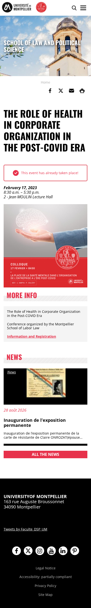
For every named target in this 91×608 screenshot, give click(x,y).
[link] (50, 91)
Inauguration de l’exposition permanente (35, 422)
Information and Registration (31, 336)
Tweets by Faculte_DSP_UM (25, 529)
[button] (71, 91)
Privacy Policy (45, 585)
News (11, 372)
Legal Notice (46, 568)
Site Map (45, 594)
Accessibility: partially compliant (45, 576)
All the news (45, 454)
